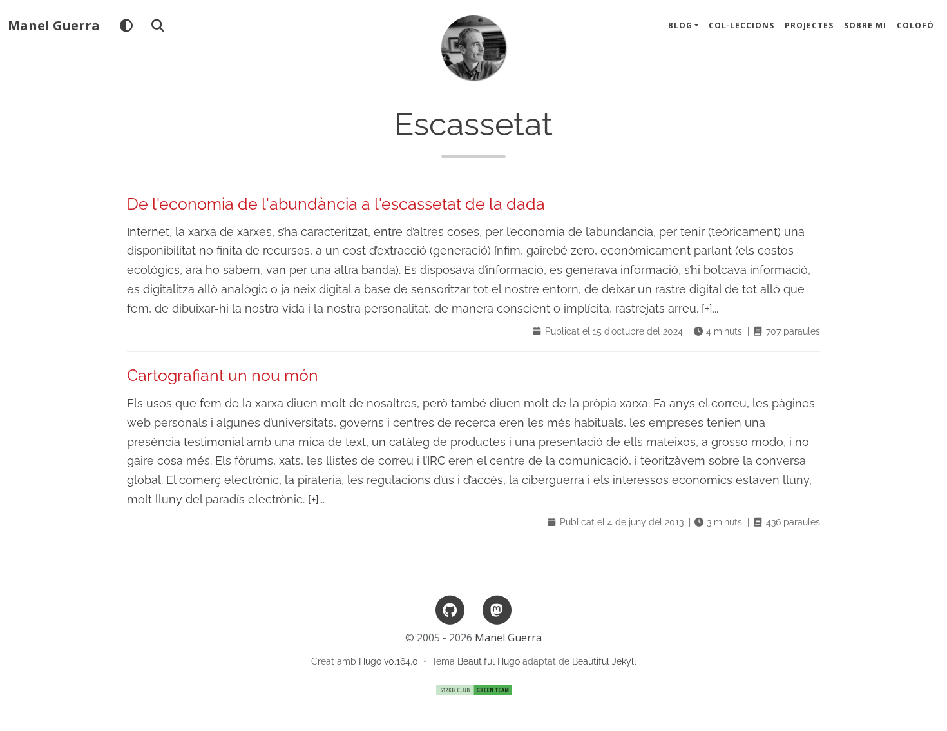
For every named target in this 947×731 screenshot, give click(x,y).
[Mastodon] (497, 609)
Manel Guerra (54, 25)
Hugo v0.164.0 (388, 661)
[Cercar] (157, 26)
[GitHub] (450, 609)
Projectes (809, 25)
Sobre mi (865, 25)
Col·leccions (741, 25)
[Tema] (126, 26)
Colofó (915, 25)
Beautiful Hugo (488, 661)
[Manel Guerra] (473, 47)
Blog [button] (680, 25)
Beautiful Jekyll (604, 661)
